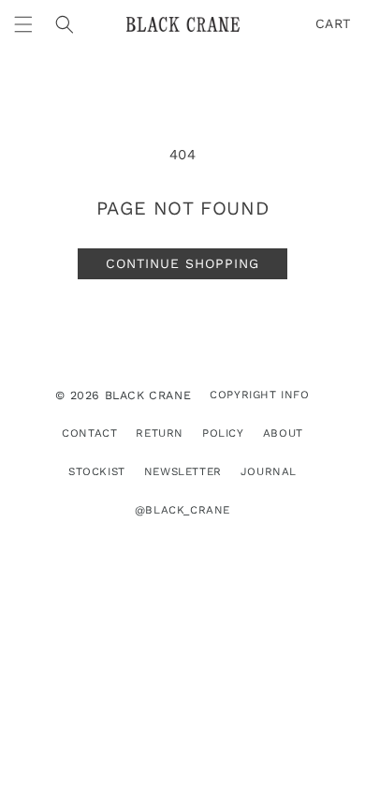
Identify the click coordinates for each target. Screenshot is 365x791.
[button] (23, 24)
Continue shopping (182, 263)
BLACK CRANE (148, 395)
